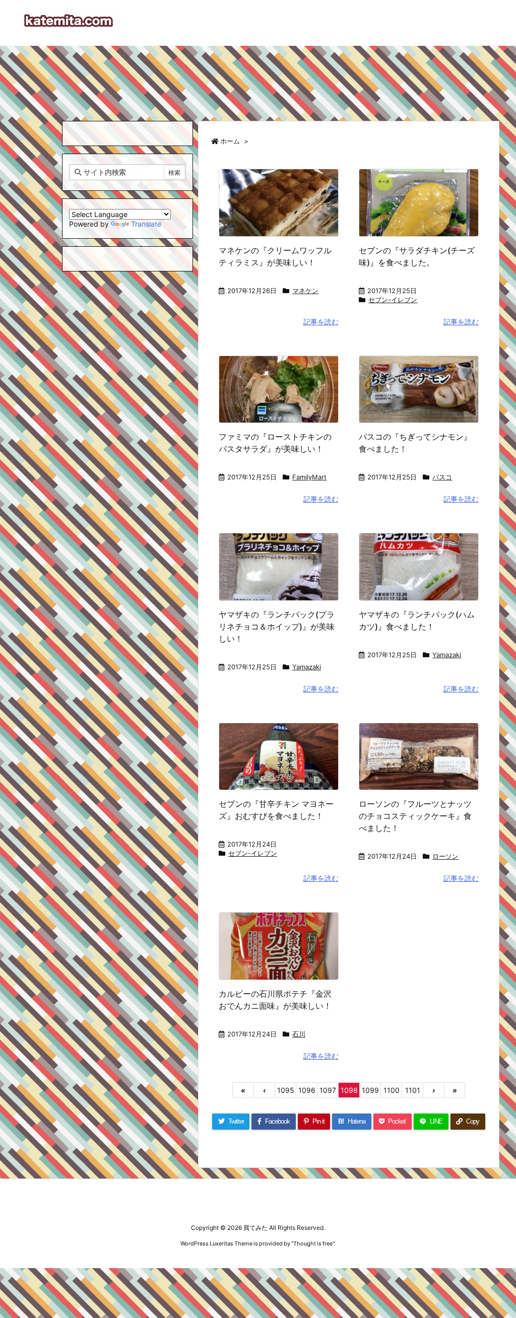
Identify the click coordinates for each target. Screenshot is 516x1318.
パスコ (442, 477)
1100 (391, 1090)
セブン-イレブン (392, 300)
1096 (306, 1090)
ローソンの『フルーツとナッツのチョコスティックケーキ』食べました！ (415, 816)
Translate (146, 224)
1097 (327, 1090)
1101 (412, 1090)
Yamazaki (306, 667)
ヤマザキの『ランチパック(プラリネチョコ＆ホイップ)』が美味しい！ (277, 626)
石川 (298, 1034)
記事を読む (321, 321)
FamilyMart (309, 477)
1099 (370, 1090)
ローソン (445, 856)
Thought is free (313, 1243)
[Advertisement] (258, 78)
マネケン (305, 291)
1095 (285, 1090)
